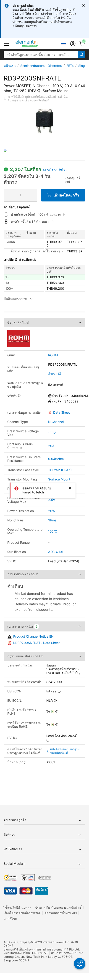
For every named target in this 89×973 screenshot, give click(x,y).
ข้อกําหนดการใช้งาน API (60, 913)
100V (52, 433)
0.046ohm (56, 459)
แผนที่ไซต (10, 918)
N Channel (56, 422)
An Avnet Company (17, 942)
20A (51, 446)
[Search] (81, 54)
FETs (69, 66)
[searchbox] (41, 54)
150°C (52, 531)
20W (51, 511)
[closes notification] (83, 5)
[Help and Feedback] (79, 963)
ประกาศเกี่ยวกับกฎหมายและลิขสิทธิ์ (58, 907)
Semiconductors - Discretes (41, 66)
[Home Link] (35, 43)
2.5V (51, 500)
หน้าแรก (10, 66)
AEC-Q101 (55, 552)
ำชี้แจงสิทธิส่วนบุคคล (17, 907)
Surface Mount (59, 479)
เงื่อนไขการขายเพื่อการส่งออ (22, 913)
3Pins (52, 520)
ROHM (53, 355)
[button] (6, 43)
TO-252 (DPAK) (60, 470)
